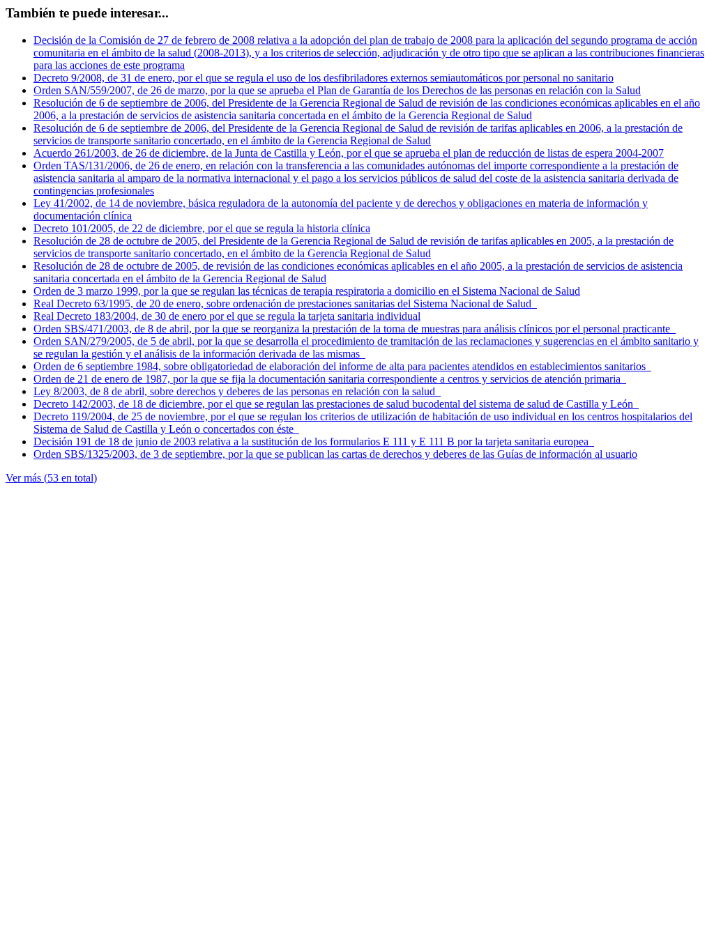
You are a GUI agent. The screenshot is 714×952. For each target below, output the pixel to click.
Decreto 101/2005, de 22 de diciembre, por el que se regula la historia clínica (201, 228)
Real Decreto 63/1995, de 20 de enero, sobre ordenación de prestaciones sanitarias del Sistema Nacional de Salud (285, 303)
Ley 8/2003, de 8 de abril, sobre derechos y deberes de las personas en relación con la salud (237, 391)
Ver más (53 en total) (51, 478)
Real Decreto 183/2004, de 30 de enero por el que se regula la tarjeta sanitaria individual (226, 316)
